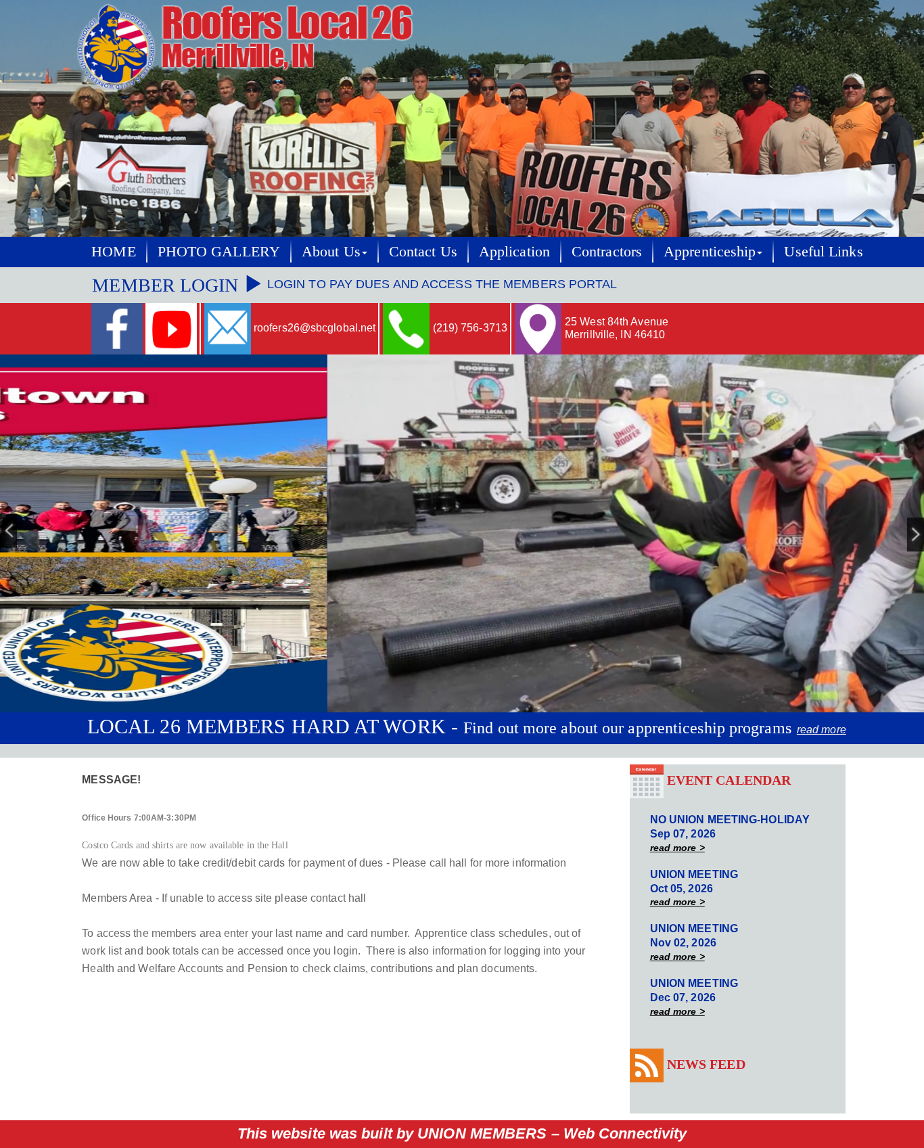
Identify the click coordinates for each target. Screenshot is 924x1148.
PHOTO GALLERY (219, 251)
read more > (677, 847)
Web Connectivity (625, 1133)
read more (821, 729)
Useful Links (823, 251)
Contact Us (423, 251)
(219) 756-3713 (470, 328)
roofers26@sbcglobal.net (314, 328)
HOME (113, 251)
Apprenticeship (710, 251)
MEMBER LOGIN (167, 285)
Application (514, 251)
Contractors (607, 251)
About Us (331, 251)
